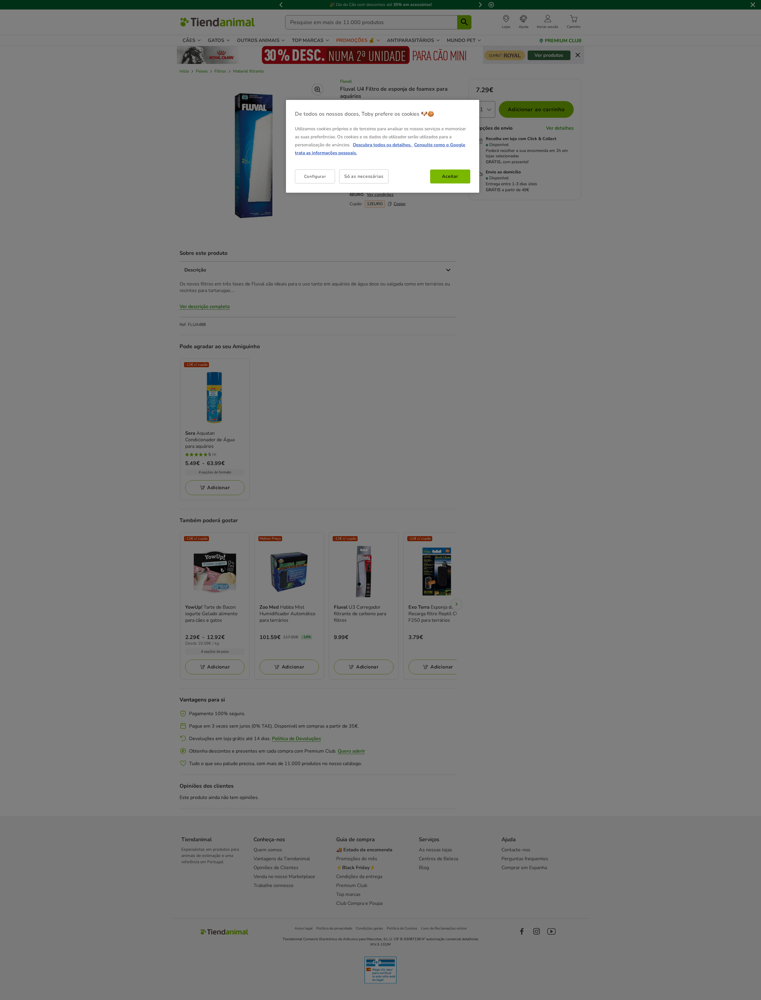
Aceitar (450, 176)
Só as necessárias (363, 176)
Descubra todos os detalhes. (383, 145)
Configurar (315, 176)
